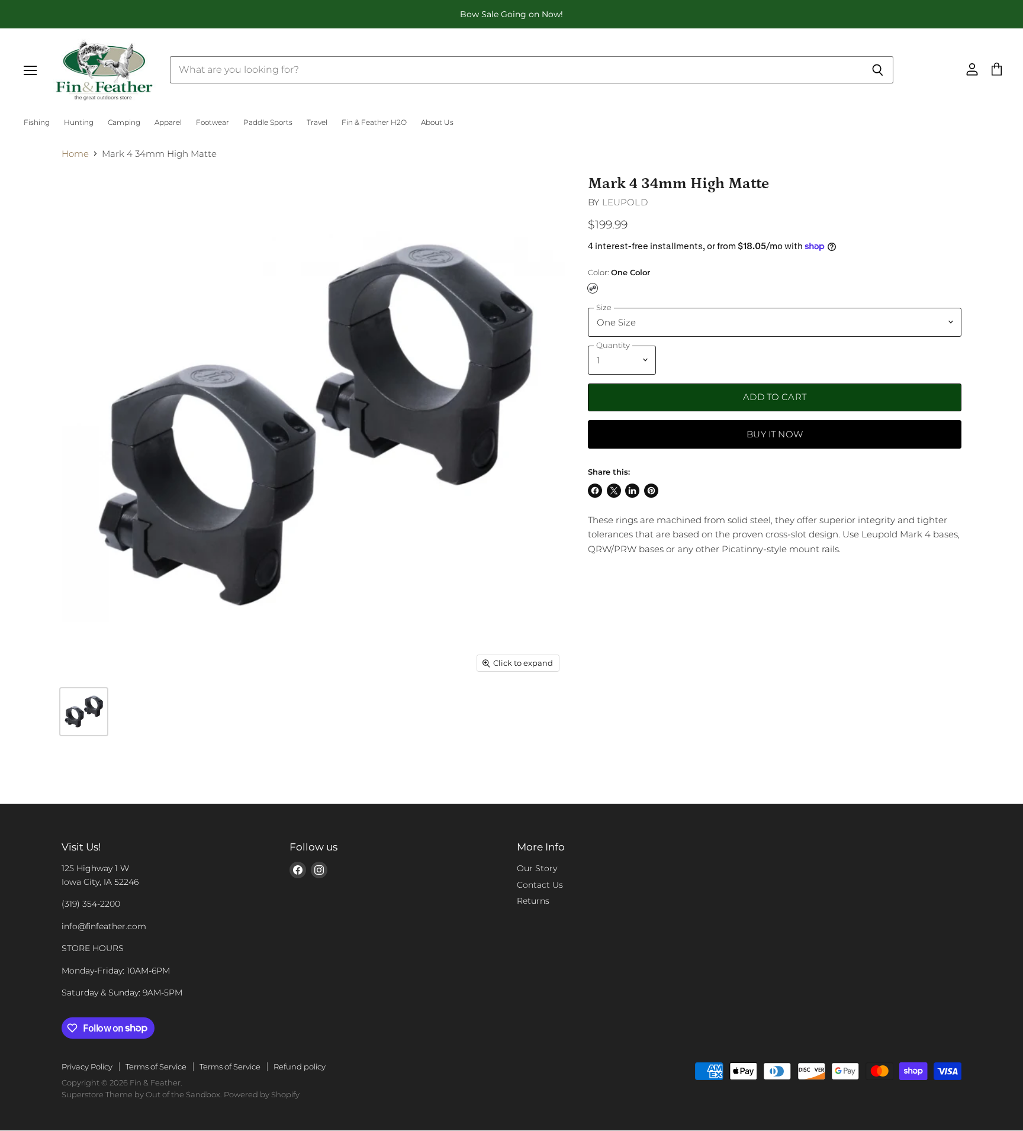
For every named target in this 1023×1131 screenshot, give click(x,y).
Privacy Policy (87, 1066)
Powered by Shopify (262, 1094)
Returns (533, 900)
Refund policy (300, 1066)
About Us (437, 122)
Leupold (625, 202)
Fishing (37, 122)
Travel (317, 122)
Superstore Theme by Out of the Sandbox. (142, 1094)
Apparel (168, 122)
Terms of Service (156, 1066)
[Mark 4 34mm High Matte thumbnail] (83, 711)
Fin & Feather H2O (374, 122)
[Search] (877, 69)
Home (75, 154)
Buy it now (775, 434)
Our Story (537, 868)
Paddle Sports (267, 122)
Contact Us (540, 884)
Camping (124, 122)
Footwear (212, 122)
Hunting (79, 122)
